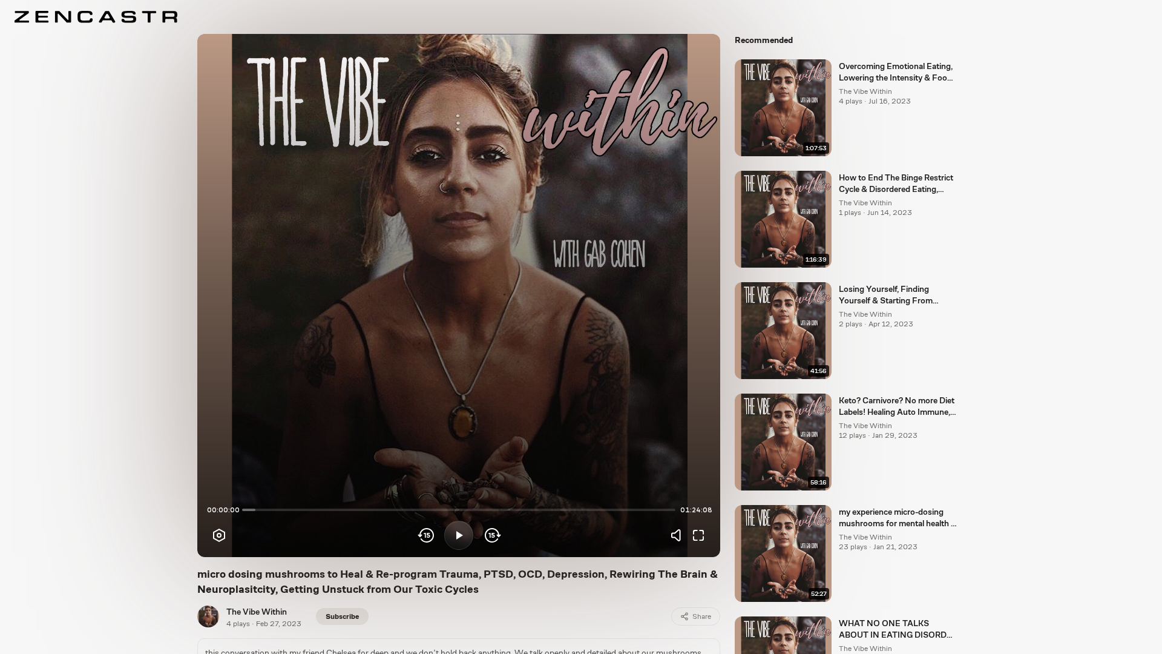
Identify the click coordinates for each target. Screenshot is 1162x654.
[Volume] (679, 535)
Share (701, 616)
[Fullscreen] (698, 535)
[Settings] (219, 535)
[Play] (458, 535)
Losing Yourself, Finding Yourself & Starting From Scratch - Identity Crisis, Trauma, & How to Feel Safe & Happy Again (894, 295)
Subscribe (342, 616)
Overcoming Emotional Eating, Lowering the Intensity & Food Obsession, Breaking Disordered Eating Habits (896, 72)
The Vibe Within (256, 611)
